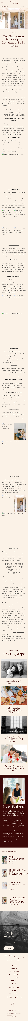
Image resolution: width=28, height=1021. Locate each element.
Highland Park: (13, 348)
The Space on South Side (11, 492)
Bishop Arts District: (13, 276)
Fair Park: (14, 365)
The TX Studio (21, 490)
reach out (21, 638)
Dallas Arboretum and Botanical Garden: (14, 119)
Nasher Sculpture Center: (14, 392)
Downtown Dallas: (14, 189)
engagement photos (7, 617)
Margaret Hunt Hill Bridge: (13, 380)
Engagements (14, 33)
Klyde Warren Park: (14, 137)
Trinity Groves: (14, 409)
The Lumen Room (13, 490)
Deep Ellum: (13, 260)
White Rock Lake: (14, 245)
